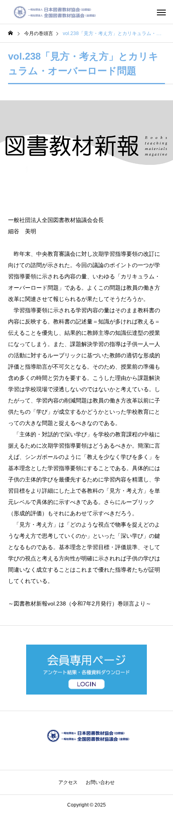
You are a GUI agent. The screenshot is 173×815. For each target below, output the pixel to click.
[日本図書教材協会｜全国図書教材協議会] (53, 12)
